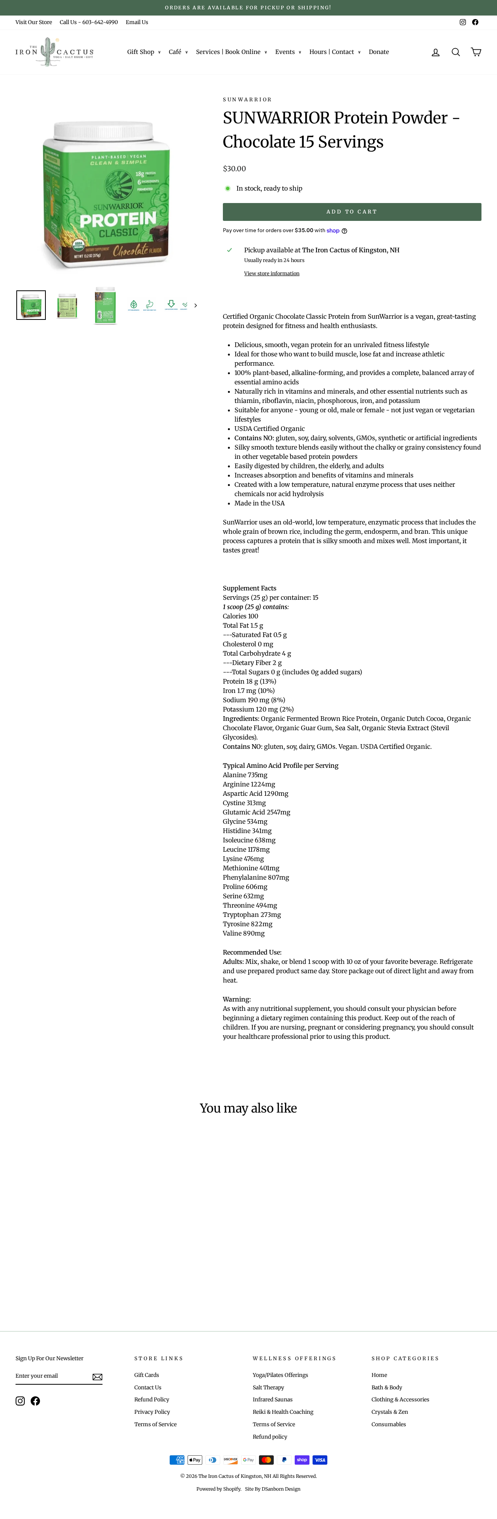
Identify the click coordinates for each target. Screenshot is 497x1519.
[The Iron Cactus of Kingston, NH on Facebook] (35, 1401)
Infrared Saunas (273, 1399)
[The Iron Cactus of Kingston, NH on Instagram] (20, 1401)
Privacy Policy (152, 1412)
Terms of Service (155, 1424)
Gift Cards (146, 1375)
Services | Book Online (228, 52)
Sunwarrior (248, 99)
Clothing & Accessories (400, 1399)
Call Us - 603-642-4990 (89, 22)
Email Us (137, 22)
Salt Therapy (268, 1387)
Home (379, 1375)
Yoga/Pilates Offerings (280, 1375)
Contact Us (148, 1387)
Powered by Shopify (218, 1489)
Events (285, 52)
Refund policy (270, 1437)
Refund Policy (151, 1399)
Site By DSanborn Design (273, 1489)
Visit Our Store (34, 22)
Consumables (389, 1424)
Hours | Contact (331, 52)
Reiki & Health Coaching (283, 1412)
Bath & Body (387, 1387)
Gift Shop (140, 52)
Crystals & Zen (390, 1412)
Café (175, 52)
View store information (271, 273)
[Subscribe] (97, 1376)
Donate (379, 52)
